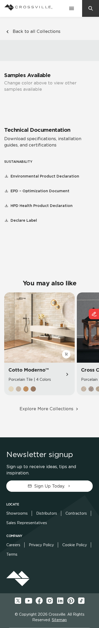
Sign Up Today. (49, 486)
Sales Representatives (26, 523)
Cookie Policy (74, 545)
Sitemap (59, 620)
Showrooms (17, 513)
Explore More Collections (46, 408)
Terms (11, 554)
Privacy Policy (41, 545)
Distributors (46, 513)
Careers (13, 545)
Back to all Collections (36, 31)
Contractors (76, 513)
